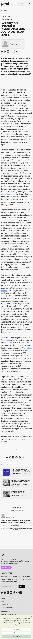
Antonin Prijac (14, 44)
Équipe (3, 601)
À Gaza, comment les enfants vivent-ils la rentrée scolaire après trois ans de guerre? (19, 492)
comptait (7, 340)
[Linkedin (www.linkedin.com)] (11, 592)
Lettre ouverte (16, 473)
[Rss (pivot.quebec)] (20, 592)
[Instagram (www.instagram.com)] (8, 592)
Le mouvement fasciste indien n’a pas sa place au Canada (20, 470)
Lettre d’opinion (7, 16)
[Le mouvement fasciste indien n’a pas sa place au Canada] (6, 472)
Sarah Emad (15, 495)
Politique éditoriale (7, 608)
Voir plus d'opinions (16, 510)
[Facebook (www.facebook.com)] (5, 592)
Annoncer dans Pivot (8, 614)
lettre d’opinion (7, 194)
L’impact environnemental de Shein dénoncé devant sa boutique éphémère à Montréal (20, 481)
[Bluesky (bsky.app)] (2, 592)
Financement (5, 611)
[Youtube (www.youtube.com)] (17, 592)
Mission (3, 598)
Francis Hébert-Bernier (19, 484)
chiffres (29, 348)
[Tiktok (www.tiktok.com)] (14, 592)
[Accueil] (5, 4)
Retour (5, 10)
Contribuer (4, 604)
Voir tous (29, 465)
